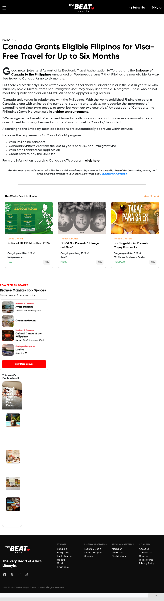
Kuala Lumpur (64, 556)
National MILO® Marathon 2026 (29, 243)
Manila (6, 40)
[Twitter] (12, 574)
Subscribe (138, 7)
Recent (82, 17)
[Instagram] (19, 574)
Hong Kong (63, 552)
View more (150, 196)
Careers (143, 556)
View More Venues (24, 364)
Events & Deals (92, 549)
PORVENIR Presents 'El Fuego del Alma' (80, 245)
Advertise (117, 552)
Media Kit (117, 549)
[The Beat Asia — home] (17, 549)
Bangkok (62, 549)
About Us (144, 549)
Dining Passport (93, 552)
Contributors (119, 556)
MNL (155, 7)
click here (92, 160)
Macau (61, 560)
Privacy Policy (146, 563)
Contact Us (145, 552)
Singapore (63, 567)
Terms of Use (146, 560)
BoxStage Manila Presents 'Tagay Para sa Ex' (131, 245)
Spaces (88, 556)
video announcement (71, 111)
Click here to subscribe (113, 174)
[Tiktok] (27, 574)
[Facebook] (4, 574)
